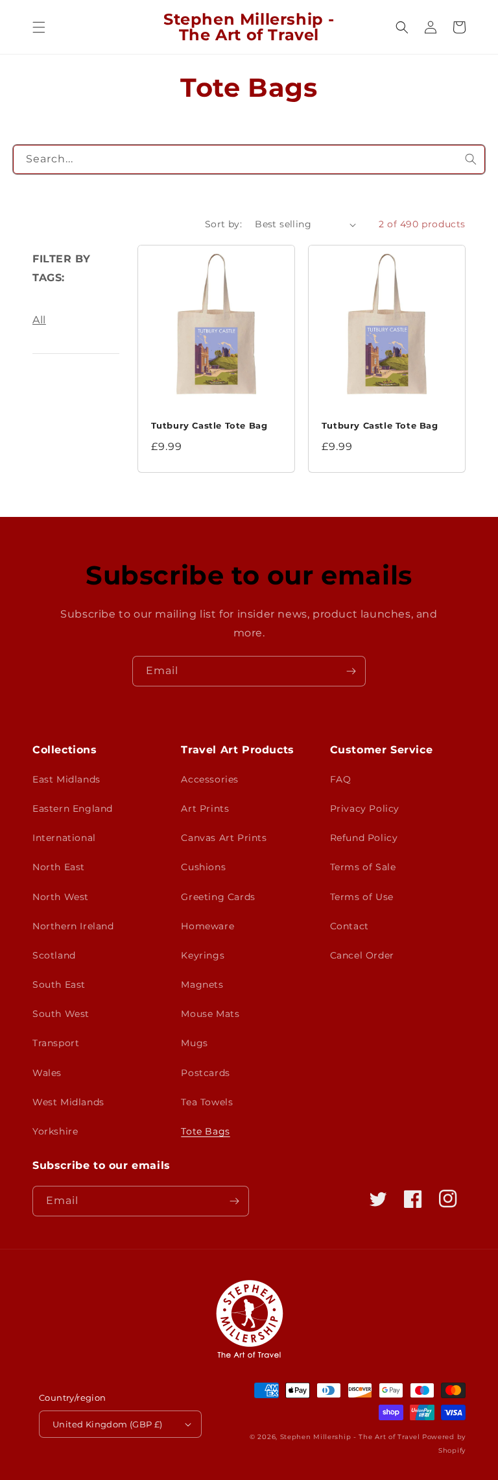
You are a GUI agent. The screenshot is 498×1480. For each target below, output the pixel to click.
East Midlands (66, 779)
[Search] (470, 159)
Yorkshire (55, 1131)
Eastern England (72, 808)
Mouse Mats (210, 1014)
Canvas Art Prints (224, 838)
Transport (55, 1043)
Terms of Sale (363, 867)
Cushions (203, 867)
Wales (47, 1073)
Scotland (54, 955)
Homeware (207, 926)
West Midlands (68, 1102)
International (64, 838)
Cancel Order (362, 955)
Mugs (194, 1043)
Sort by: (223, 224)
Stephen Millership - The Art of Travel (350, 1437)
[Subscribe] (351, 671)
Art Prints (205, 808)
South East (59, 984)
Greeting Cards (218, 897)
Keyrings (202, 955)
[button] (39, 27)
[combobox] (249, 159)
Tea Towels (207, 1102)
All (39, 320)
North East (58, 867)
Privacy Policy (364, 808)
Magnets (202, 984)
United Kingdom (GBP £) (108, 1424)
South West (60, 1014)
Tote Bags (205, 1131)
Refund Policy (364, 838)
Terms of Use (362, 897)
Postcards (205, 1073)
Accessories (210, 779)
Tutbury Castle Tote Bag (209, 425)
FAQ (340, 779)
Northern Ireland (73, 926)
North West (60, 897)
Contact (349, 926)
